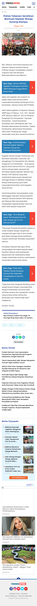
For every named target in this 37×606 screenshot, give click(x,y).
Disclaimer (24, 593)
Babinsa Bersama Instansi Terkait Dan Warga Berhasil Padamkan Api (13, 449)
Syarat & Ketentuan (11, 596)
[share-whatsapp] (20, 337)
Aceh (29, 7)
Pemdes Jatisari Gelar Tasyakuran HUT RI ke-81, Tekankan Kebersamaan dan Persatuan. (12, 439)
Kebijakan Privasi (14, 593)
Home (4, 7)
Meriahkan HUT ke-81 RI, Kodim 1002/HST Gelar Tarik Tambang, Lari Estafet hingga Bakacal (13, 469)
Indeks (22, 7)
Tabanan (20, 325)
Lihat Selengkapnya (18, 477)
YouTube (27, 591)
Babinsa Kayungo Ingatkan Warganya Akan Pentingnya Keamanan (13, 429)
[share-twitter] (16, 337)
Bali (5, 325)
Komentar (19, 342)
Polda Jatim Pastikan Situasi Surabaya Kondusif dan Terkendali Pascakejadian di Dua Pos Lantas (13, 273)
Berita (12, 325)
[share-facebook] (13, 337)
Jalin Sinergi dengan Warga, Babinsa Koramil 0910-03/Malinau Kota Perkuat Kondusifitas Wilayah (13, 459)
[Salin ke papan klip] (23, 337)
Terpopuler (13, 7)
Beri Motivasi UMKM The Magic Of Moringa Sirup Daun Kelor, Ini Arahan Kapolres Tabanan (17, 317)
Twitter (23, 591)
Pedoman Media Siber (25, 596)
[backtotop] (18, 579)
